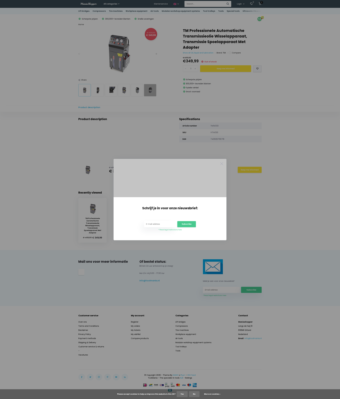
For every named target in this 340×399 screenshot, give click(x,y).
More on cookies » (212, 394)
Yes (182, 394)
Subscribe (187, 224)
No (194, 394)
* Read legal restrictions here (170, 230)
